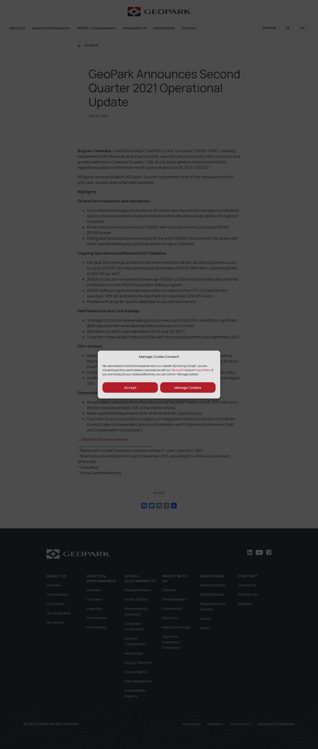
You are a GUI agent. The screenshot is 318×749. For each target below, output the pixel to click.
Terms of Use (180, 370)
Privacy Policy (202, 370)
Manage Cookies (187, 387)
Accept (130, 387)
